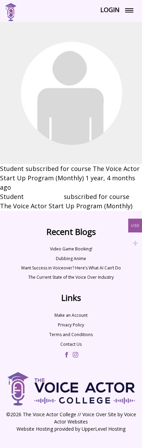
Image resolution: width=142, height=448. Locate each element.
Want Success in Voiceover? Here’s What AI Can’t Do (71, 268)
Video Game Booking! (71, 249)
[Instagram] (75, 355)
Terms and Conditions (71, 334)
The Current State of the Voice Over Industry (71, 277)
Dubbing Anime (71, 258)
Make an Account (71, 315)
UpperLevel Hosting (103, 429)
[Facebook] (66, 355)
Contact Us (71, 344)
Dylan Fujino (44, 196)
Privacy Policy (71, 325)
